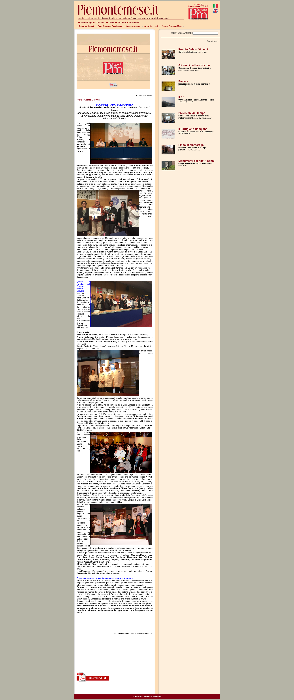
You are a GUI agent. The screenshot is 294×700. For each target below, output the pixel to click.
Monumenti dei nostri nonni (196, 160)
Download (134, 22)
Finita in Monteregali (191, 144)
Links (111, 22)
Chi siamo (100, 22)
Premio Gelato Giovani (193, 49)
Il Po (181, 97)
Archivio (122, 22)
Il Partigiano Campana (192, 129)
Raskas (183, 81)
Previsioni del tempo (191, 113)
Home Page (86, 22)
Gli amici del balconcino (194, 65)
